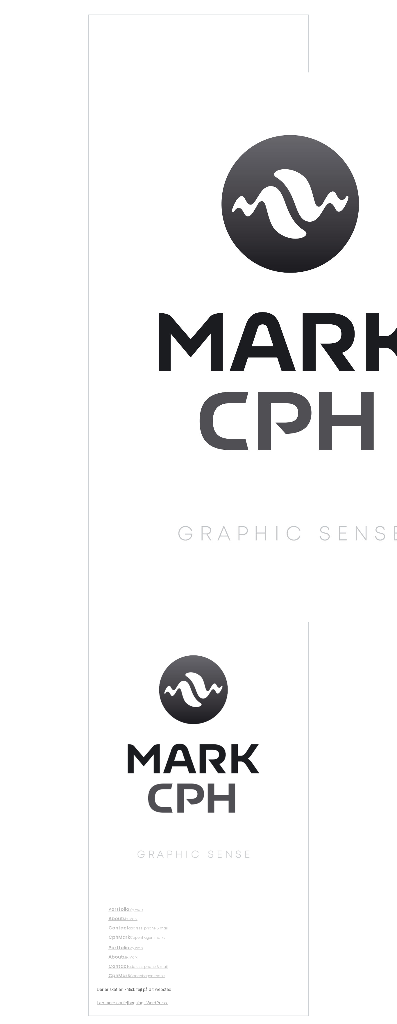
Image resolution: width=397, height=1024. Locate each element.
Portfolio (125, 909)
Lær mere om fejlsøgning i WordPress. (132, 1002)
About (122, 918)
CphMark (136, 937)
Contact (138, 928)
